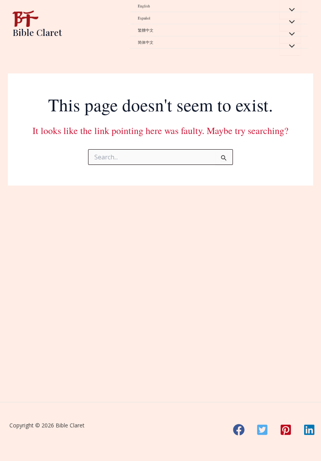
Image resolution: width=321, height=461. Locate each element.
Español (144, 18)
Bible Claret (37, 32)
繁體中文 (145, 30)
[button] (239, 430)
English (144, 6)
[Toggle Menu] (290, 9)
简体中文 (145, 42)
